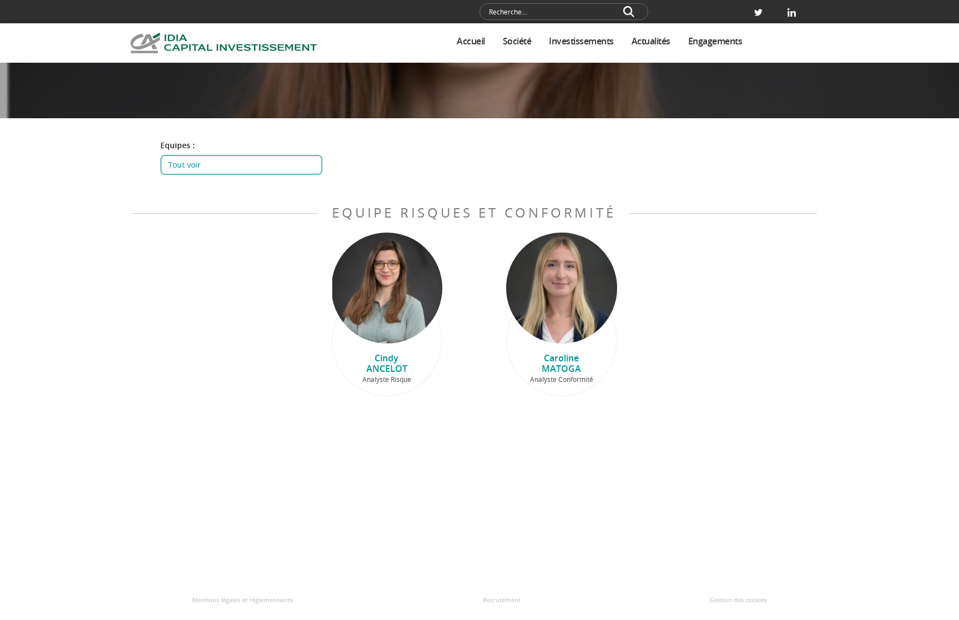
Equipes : (177, 145)
